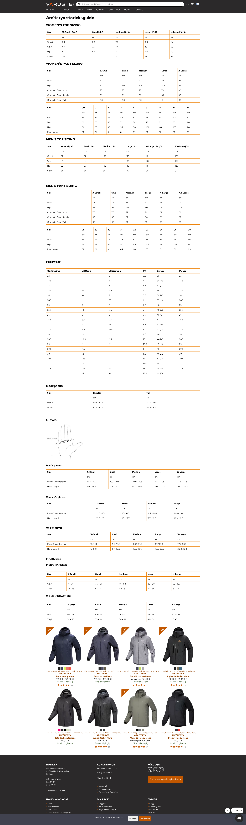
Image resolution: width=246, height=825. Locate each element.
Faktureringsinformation (108, 792)
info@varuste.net (104, 772)
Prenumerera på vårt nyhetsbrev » (165, 779)
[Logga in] (187, 4)
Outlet (128, 10)
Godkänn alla (145, 818)
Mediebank (153, 809)
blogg (80, 10)
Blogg (151, 803)
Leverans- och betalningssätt (59, 812)
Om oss (139, 10)
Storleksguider (155, 806)
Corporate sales (105, 789)
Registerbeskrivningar (107, 809)
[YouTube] (161, 770)
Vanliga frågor (104, 786)
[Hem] (60, 4)
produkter (67, 10)
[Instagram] (155, 770)
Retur (50, 803)
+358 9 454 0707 (109, 768)
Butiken (100, 10)
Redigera (133, 818)
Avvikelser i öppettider (56, 790)
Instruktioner (53, 809)
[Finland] (198, 4)
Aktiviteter (52, 10)
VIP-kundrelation (105, 806)
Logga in (102, 803)
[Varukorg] (192, 4)
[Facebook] (150, 770)
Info (89, 10)
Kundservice (114, 10)
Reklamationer (53, 806)
